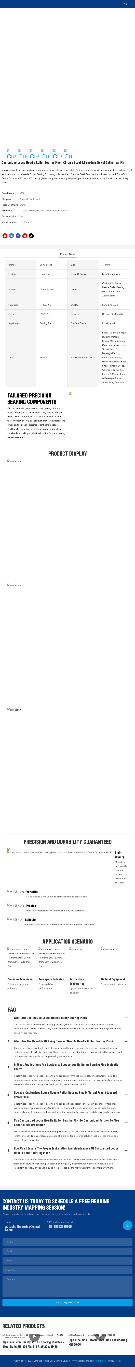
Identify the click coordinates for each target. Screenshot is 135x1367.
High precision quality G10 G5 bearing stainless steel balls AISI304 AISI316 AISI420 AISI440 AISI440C (33, 1344)
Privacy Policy (114, 1360)
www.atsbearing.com (83, 1360)
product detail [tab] (67, 254)
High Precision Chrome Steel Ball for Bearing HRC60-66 (98, 1342)
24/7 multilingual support (60, 1222)
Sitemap (100, 1360)
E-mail (8, 1222)
